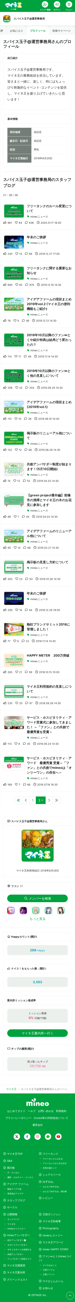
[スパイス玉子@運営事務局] (37, 846)
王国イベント (49, 1274)
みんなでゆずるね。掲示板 (55, 1191)
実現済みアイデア (15, 1193)
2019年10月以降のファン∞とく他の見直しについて (49, 373)
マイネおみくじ (50, 1265)
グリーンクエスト (17, 1279)
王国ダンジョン (52, 1214)
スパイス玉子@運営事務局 (29, 18)
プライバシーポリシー (18, 1118)
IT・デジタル (13, 1172)
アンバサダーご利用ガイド (19, 1259)
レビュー (48, 1198)
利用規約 (61, 1111)
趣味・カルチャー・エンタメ (20, 1177)
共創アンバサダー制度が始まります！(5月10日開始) (49, 466)
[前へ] (26, 800)
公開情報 (12, 1214)
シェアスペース (52, 1174)
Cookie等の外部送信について (51, 1118)
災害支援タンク (50, 1168)
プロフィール (38, 30)
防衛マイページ (62, 30)
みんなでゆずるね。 (52, 1186)
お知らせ (48, 1288)
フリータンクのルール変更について (49, 208)
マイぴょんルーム (53, 1281)
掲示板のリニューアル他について (49, 435)
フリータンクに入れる (53, 1159)
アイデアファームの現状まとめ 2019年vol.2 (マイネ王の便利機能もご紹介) (49, 304)
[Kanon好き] (12, 910)
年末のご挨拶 (36, 237)
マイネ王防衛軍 (52, 1221)
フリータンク (50, 1153)
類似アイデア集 (14, 1189)
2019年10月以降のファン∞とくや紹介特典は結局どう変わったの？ (49, 339)
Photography (51, 1228)
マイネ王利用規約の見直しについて (49, 688)
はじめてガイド (16, 1111)
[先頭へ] (18, 800)
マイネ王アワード (53, 1242)
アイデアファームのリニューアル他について (49, 533)
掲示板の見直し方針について (47, 562)
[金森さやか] (62, 910)
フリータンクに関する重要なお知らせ (49, 270)
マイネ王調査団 (16, 1265)
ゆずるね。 (49, 1181)
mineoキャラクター (16, 1228)
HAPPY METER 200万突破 (48, 655)
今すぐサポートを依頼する (19, 1249)
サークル (12, 1207)
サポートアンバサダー (17, 1245)
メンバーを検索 (40, 898)
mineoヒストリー (53, 1235)
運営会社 (37, 1124)
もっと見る (38, 919)
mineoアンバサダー (18, 1235)
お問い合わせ (46, 1111)
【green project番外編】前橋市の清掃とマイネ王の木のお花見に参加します (49, 500)
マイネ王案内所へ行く (38, 1033)
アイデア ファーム (18, 1184)
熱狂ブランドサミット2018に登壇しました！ (48, 626)
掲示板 (11, 1167)
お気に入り (16, 30)
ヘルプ (32, 1111)
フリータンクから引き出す (55, 1163)
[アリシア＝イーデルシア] (37, 910)
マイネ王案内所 (16, 1272)
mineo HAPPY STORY (56, 1249)
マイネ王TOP (15, 1153)
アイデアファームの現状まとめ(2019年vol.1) (49, 404)
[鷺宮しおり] (50, 910)
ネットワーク (13, 1219)
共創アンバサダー (15, 1254)
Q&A (9, 1160)
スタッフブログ (16, 1200)
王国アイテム (49, 1270)
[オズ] (25, 910)
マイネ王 (11, 1224)
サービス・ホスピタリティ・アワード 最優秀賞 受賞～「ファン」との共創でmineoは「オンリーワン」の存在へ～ (49, 765)
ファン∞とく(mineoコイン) (55, 1258)
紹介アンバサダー (15, 1240)
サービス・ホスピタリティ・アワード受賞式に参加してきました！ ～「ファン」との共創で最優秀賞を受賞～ (49, 724)
